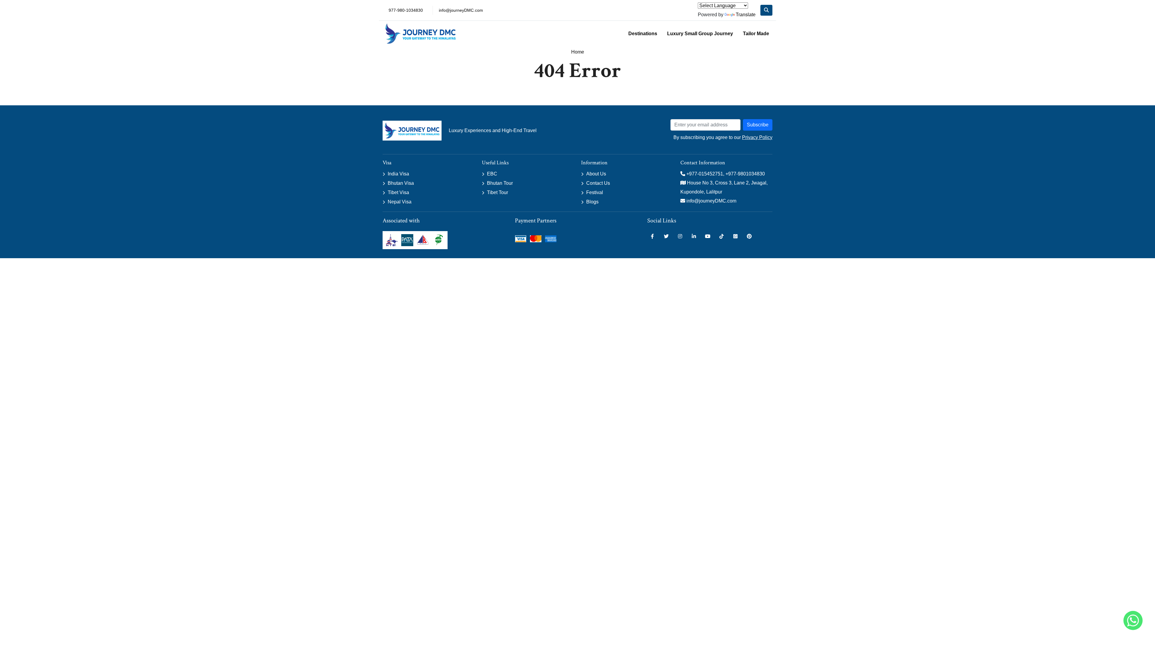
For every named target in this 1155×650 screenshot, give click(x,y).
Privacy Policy (757, 137)
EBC (492, 173)
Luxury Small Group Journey (700, 33)
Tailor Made (756, 33)
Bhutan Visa (401, 183)
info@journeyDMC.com (461, 10)
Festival (594, 192)
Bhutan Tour (500, 183)
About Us (596, 173)
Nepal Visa (399, 201)
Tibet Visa (398, 192)
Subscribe (757, 124)
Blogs (592, 201)
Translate (746, 14)
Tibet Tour (497, 192)
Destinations (642, 33)
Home (577, 51)
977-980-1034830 (406, 10)
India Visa (398, 173)
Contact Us (598, 183)
